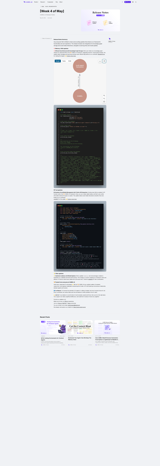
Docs (57, 2)
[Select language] (133, 2)
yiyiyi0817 (56, 199)
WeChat (64, 303)
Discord (128, 2)
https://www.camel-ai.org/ (79, 307)
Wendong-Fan (101, 54)
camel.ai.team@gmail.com (74, 305)
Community (50, 2)
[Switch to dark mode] (136, 2)
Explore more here (71, 56)
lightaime (90, 279)
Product (36, 2)
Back (43, 6)
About (60, 2)
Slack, (69, 303)
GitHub (66, 301)
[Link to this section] (68, 39)
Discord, (60, 303)
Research (43, 2)
